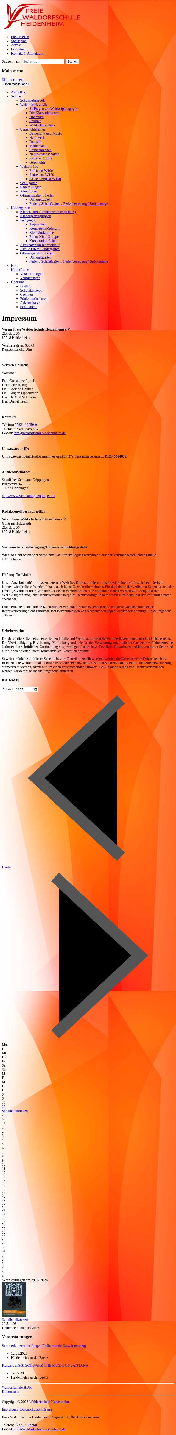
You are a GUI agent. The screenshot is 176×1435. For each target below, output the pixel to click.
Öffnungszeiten (40, 199)
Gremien (26, 294)
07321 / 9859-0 (26, 425)
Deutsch (35, 142)
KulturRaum (20, 270)
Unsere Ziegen (30, 187)
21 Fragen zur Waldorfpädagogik (53, 109)
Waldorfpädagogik (33, 104)
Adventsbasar (30, 303)
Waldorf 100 (29, 166)
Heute (6, 867)
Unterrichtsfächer (32, 129)
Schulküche (28, 307)
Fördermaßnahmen (33, 298)
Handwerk (37, 137)
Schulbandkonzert (15, 1111)
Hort (14, 265)
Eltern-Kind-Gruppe (44, 237)
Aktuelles (18, 92)
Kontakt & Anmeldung (27, 53)
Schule (16, 96)
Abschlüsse (28, 191)
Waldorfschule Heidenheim (49, 1402)
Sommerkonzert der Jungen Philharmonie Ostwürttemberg (44, 1346)
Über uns (17, 282)
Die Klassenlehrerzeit (44, 113)
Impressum (10, 1409)
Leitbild (25, 286)
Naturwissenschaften (44, 154)
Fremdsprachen (40, 150)
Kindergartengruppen (35, 216)
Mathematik (38, 146)
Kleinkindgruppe (41, 232)
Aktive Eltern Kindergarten (40, 249)
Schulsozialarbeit (32, 100)
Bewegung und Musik (45, 133)
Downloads (19, 49)
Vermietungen (30, 278)
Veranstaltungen (31, 274)
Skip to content (13, 79)
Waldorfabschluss (42, 125)
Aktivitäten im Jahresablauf (40, 245)
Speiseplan (19, 41)
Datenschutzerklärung (36, 1409)
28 (4, 1107)
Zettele (16, 45)
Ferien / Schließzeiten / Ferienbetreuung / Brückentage (68, 204)
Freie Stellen (20, 37)
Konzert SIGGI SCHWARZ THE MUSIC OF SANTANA (45, 1365)
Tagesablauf (38, 224)
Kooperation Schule (43, 241)
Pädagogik (28, 220)
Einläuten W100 (41, 170)
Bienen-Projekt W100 (45, 179)
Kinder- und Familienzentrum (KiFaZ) (48, 212)
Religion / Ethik (40, 158)
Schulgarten (28, 183)
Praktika (35, 121)
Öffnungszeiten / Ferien (37, 195)
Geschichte (37, 162)
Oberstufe (36, 117)
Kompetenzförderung (44, 228)
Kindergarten (20, 208)
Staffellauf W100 (41, 175)
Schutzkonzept (30, 290)
